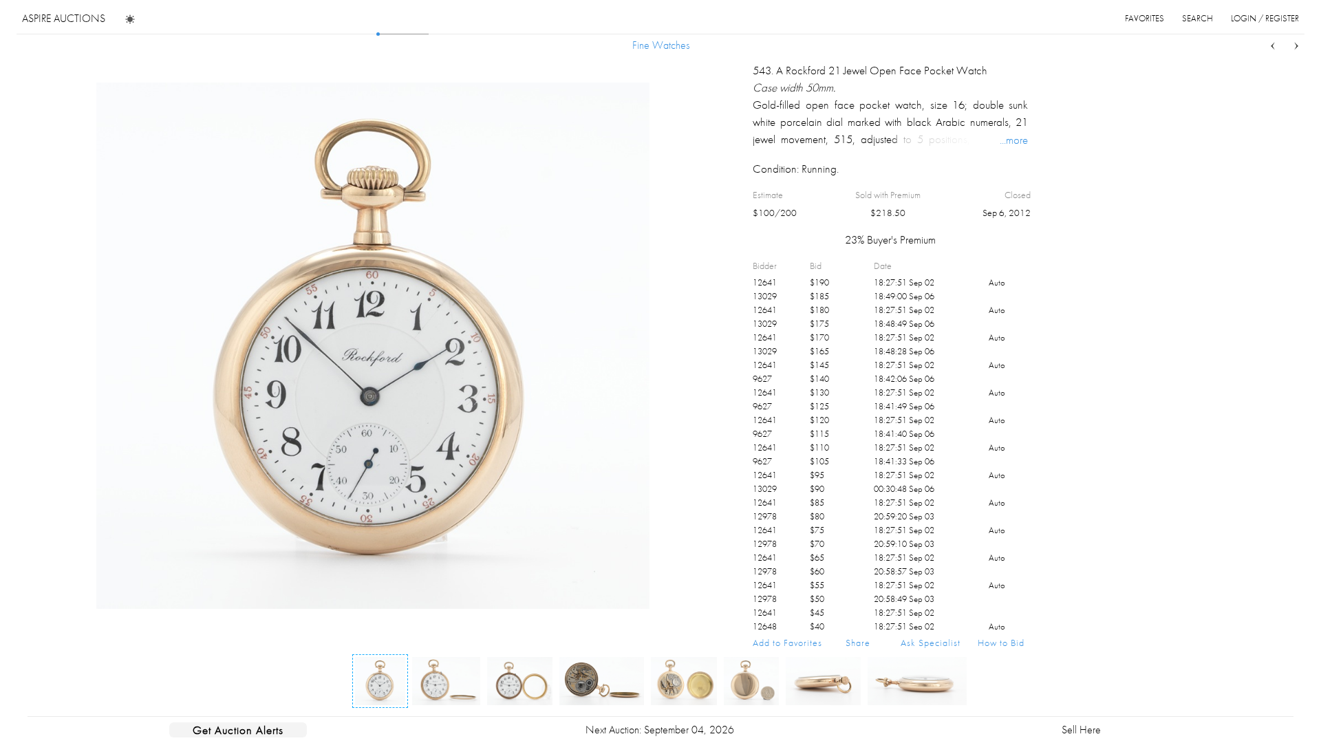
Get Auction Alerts (238, 729)
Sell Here (1081, 729)
